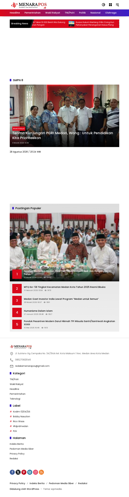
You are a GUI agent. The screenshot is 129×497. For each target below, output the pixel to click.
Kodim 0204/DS (21, 411)
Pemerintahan (17, 393)
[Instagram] (35, 472)
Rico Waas (18, 421)
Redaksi (14, 458)
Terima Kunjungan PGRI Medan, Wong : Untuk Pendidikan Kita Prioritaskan (62, 135)
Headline (14, 389)
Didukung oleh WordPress (24, 489)
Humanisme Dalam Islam (38, 310)
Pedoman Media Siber (22, 448)
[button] (103, 5)
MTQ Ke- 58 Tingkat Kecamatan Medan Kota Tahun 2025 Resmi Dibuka (64, 287)
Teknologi (15, 398)
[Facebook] (12, 472)
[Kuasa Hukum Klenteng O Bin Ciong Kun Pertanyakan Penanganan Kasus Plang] (62, 24)
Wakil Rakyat (19, 128)
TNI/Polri (14, 379)
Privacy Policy (17, 453)
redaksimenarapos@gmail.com (32, 366)
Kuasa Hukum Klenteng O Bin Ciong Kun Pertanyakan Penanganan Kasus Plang (85, 23)
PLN (15, 431)
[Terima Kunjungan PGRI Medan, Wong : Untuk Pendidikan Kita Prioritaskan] (64, 116)
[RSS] (41, 472)
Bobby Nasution (21, 416)
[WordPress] (29, 472)
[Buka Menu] (110, 5)
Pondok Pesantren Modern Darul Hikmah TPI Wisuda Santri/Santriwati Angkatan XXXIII (69, 323)
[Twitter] (18, 472)
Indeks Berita (17, 444)
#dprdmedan (20, 426)
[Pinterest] (23, 472)
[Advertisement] (64, 53)
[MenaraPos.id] (29, 4)
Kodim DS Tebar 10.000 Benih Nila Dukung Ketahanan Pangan (36, 23)
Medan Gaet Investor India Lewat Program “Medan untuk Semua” (61, 299)
